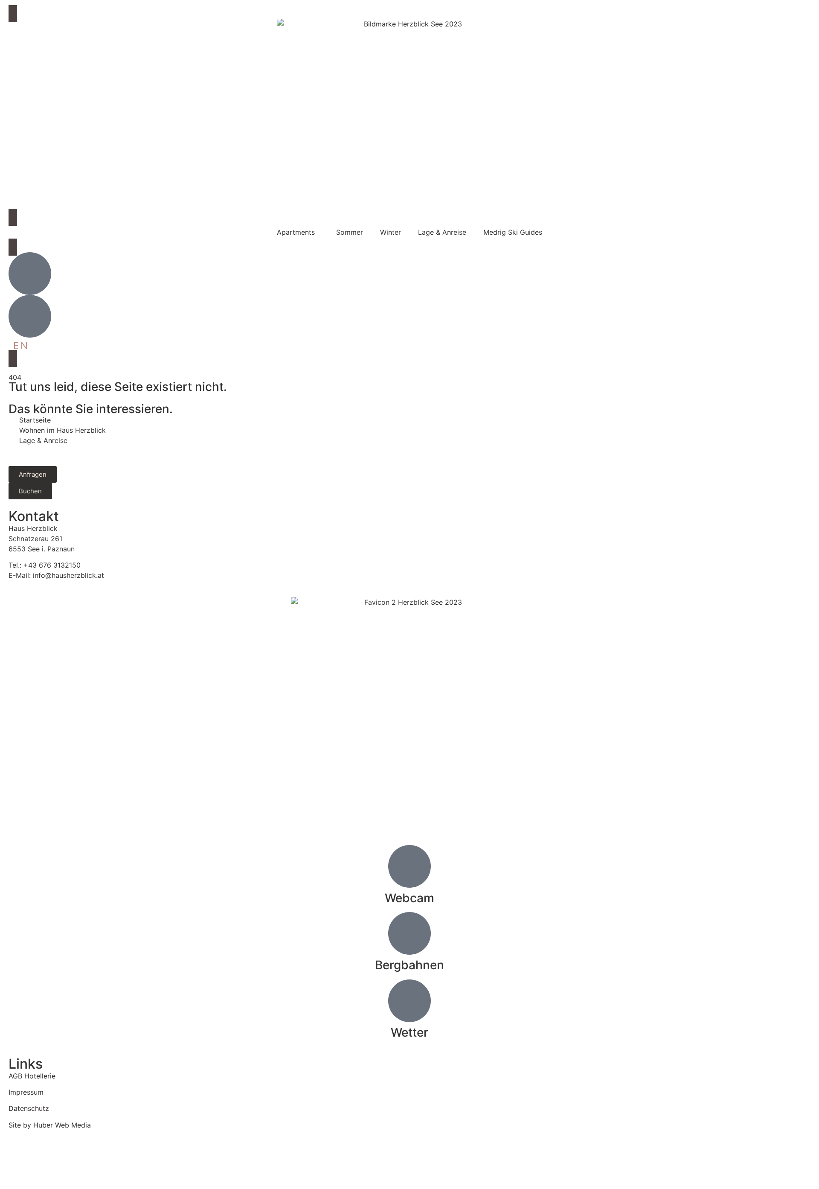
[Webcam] (409, 866)
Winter (390, 232)
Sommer (349, 232)
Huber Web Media (62, 1125)
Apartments (296, 232)
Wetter (409, 1032)
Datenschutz (29, 1108)
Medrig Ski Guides (512, 232)
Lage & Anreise (442, 232)
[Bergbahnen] (409, 933)
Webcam (409, 898)
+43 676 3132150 (52, 565)
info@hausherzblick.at (68, 575)
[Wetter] (409, 1000)
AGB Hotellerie (32, 1076)
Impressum (26, 1092)
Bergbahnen (409, 965)
